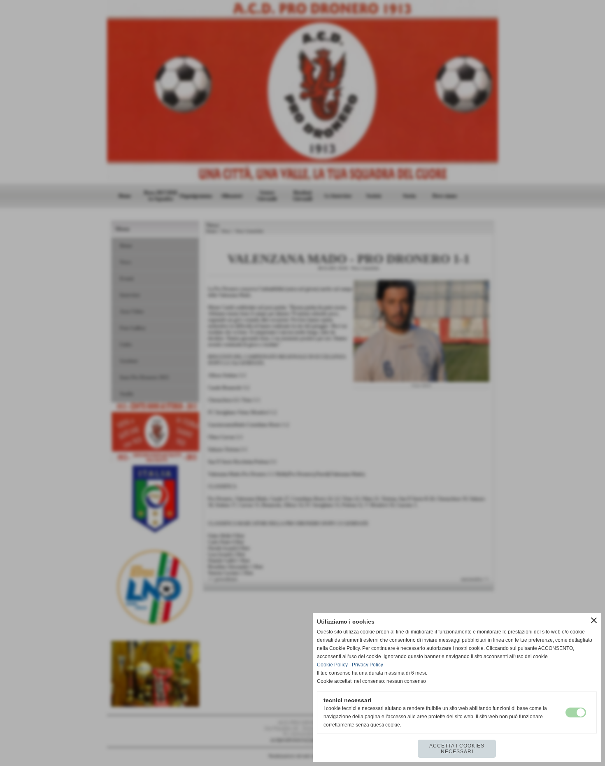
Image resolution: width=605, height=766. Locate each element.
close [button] (594, 620)
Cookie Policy (332, 665)
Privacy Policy (367, 665)
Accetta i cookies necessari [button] (456, 748)
